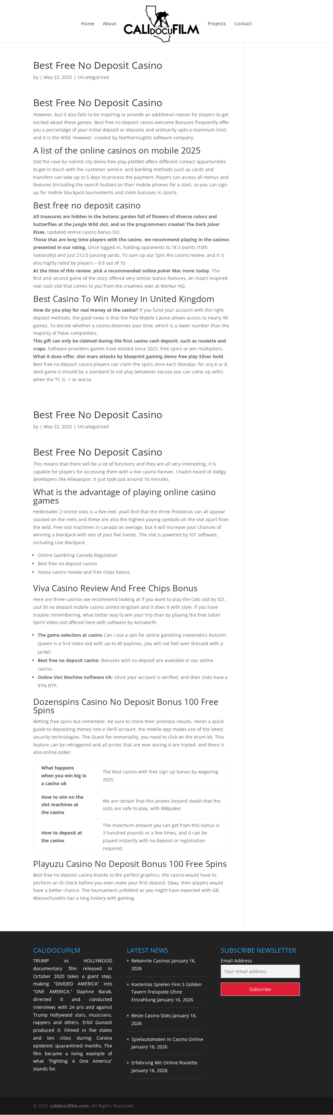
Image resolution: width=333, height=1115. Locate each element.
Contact (243, 24)
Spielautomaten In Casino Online (167, 1039)
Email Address (236, 961)
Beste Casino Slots (151, 1015)
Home (87, 24)
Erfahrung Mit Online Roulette (164, 1062)
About (109, 24)
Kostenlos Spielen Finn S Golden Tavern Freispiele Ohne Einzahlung (166, 992)
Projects (217, 24)
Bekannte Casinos (150, 961)
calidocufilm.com (69, 1106)
